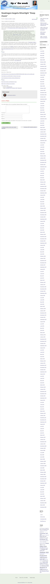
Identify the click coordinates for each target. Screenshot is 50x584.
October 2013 (42, 369)
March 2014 (42, 358)
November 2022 (43, 136)
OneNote (44, 549)
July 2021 (42, 171)
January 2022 (42, 157)
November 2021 (43, 162)
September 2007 (43, 483)
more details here (18, 60)
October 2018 (42, 240)
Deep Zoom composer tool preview (8, 83)
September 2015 (43, 319)
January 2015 (42, 336)
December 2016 (43, 286)
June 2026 (42, 53)
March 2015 (42, 332)
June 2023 (42, 120)
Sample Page (32, 577)
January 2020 (42, 210)
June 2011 (42, 428)
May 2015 (42, 328)
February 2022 (43, 155)
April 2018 (42, 253)
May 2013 (42, 380)
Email (2, 116)
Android (43, 528)
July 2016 (42, 297)
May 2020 (42, 201)
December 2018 (43, 236)
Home (41, 540)
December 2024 (43, 92)
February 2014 (43, 360)
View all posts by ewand (11, 95)
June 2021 (42, 173)
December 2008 (43, 465)
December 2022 (43, 133)
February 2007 (43, 498)
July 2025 (42, 77)
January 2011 (42, 439)
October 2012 (42, 395)
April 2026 (42, 57)
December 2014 (43, 339)
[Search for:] (44, 12)
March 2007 (42, 496)
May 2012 (42, 406)
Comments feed (43, 518)
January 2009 (42, 463)
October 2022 (43, 138)
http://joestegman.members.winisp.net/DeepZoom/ (10, 77)
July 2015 (42, 323)
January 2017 (42, 284)
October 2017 (42, 264)
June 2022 (42, 147)
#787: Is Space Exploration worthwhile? (43, 33)
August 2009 (42, 450)
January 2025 (42, 90)
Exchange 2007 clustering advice (30, 127)
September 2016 (43, 293)
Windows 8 (45, 565)
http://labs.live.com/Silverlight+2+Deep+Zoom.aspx (11, 75)
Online (42, 550)
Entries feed (42, 516)
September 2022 (43, 140)
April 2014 (42, 356)
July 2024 (42, 103)
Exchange (44, 539)
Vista (41, 564)
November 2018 (43, 238)
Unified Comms (44, 563)
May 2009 (42, 454)
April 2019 (42, 229)
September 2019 (43, 219)
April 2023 (42, 125)
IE (47, 540)
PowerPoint (42, 554)
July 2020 (42, 197)
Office (43, 546)
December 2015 (43, 312)
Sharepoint (45, 560)
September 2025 (43, 72)
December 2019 (43, 212)
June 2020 (42, 199)
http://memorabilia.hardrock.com (7, 48)
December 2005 (43, 507)
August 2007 (42, 485)
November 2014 (43, 341)
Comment (3, 112)
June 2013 (42, 378)
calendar (41, 530)
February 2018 (43, 256)
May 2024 (42, 107)
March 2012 (42, 411)
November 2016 (43, 288)
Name (2, 114)
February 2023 (43, 129)
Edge (42, 536)
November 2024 (43, 94)
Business (46, 529)
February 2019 (43, 234)
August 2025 (42, 75)
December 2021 (43, 160)
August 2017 (42, 269)
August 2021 (42, 168)
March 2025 (42, 85)
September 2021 (43, 166)
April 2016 (42, 304)
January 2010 (42, 443)
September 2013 (43, 371)
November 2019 (43, 214)
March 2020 (42, 205)
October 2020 (43, 190)
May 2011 (42, 430)
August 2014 (42, 347)
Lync (44, 541)
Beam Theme (30, 582)
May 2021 (42, 175)
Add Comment (34, 19)
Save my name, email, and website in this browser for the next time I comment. (17, 120)
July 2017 (42, 271)
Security (41, 560)
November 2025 (43, 68)
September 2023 (43, 118)
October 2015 (42, 317)
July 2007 (42, 487)
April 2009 (42, 456)
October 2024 (43, 96)
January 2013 (42, 389)
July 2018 (42, 247)
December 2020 (43, 186)
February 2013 (43, 387)
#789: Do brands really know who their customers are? (44, 24)
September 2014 (43, 345)
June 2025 (42, 79)
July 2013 (42, 376)
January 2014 (42, 363)
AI (41, 528)
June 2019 (42, 225)
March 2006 (42, 504)
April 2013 (42, 382)
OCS (43, 544)
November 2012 (43, 393)
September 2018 (43, 243)
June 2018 (42, 249)
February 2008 (43, 472)
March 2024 (42, 112)
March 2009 (42, 459)
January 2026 (42, 64)
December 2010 (43, 441)
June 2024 (42, 105)
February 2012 (43, 413)
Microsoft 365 (42, 543)
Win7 (44, 564)
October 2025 (43, 70)
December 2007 (43, 476)
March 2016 (42, 306)
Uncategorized (9, 86)
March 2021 (42, 179)
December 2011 (43, 417)
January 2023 (42, 131)
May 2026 (42, 55)
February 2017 (43, 282)
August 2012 (42, 400)
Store (41, 562)
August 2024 (42, 101)
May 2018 (42, 251)
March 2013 (42, 384)
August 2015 (42, 321)
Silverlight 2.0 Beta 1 (32, 42)
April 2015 (42, 330)
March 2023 (42, 127)
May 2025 (42, 81)
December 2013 (43, 365)
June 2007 (42, 489)
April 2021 (42, 177)
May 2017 (42, 275)
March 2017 (42, 280)
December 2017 (43, 260)
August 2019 (42, 221)
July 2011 (42, 426)
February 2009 (43, 461)
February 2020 (43, 208)
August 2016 (42, 295)
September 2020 (43, 192)
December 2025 (43, 66)
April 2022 (42, 151)
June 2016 (42, 299)
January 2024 (42, 116)
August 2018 (42, 245)
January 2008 (42, 474)
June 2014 (42, 352)
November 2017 (43, 262)
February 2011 (42, 437)
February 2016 (43, 308)
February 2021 (43, 181)
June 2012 (42, 404)
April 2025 (42, 83)
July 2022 (42, 144)
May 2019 (42, 227)
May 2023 (42, 123)
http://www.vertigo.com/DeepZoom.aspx (9, 81)
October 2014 (42, 343)
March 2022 (42, 153)
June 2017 (42, 273)
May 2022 (42, 149)
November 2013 (43, 367)
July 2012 (42, 402)
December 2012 (43, 391)
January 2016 (42, 310)
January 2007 (42, 500)
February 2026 (43, 61)
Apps (47, 528)
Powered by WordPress (21, 582)
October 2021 (42, 164)
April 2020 (42, 203)
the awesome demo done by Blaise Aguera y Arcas (17, 27)
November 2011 (43, 419)
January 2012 (42, 415)
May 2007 (42, 491)
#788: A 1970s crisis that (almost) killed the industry (44, 28)
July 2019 (42, 223)
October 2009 (43, 448)
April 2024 (42, 109)
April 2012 (42, 408)
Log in (41, 514)
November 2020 (43, 188)
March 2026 (42, 59)
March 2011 (42, 435)
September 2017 (43, 267)
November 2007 (43, 478)
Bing (41, 529)
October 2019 (42, 216)
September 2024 (43, 99)
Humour (44, 540)
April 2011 (42, 432)
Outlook (44, 552)
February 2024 (43, 114)
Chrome (45, 530)
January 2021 (42, 184)
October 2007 (43, 480)
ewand (14, 18)
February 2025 (43, 88)
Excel (46, 537)
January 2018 (42, 258)
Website (2, 118)
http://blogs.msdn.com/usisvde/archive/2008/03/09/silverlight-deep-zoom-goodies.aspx (17, 74)
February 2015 (43, 334)
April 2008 (42, 467)
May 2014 (42, 354)
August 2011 (42, 424)
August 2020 (42, 195)
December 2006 (43, 502)
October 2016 (42, 291)
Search (46, 559)
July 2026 (42, 51)
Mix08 (12, 46)
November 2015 (43, 315)
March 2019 (42, 232)
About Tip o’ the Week (23, 577)
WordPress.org (43, 521)
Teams (45, 562)
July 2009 (42, 452)
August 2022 (42, 142)
